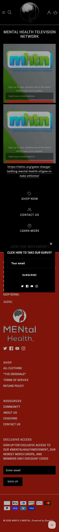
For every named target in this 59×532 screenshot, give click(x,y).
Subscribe (29, 275)
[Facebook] (27, 286)
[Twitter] (22, 286)
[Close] (51, 243)
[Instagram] (36, 286)
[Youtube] (32, 286)
